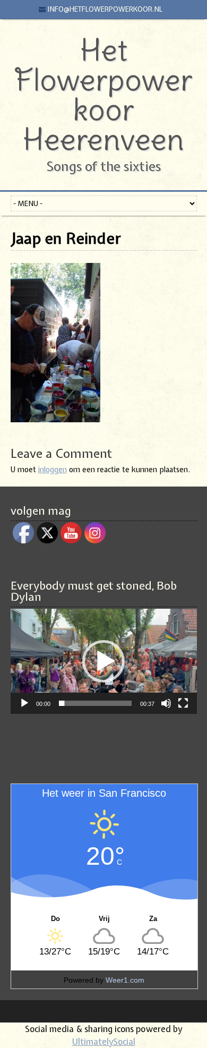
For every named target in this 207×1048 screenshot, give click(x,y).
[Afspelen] (24, 703)
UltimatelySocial (103, 1041)
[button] (103, 661)
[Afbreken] (166, 703)
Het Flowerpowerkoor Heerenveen (103, 94)
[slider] (95, 703)
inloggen (52, 469)
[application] (104, 661)
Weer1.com (125, 980)
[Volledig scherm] (183, 703)
